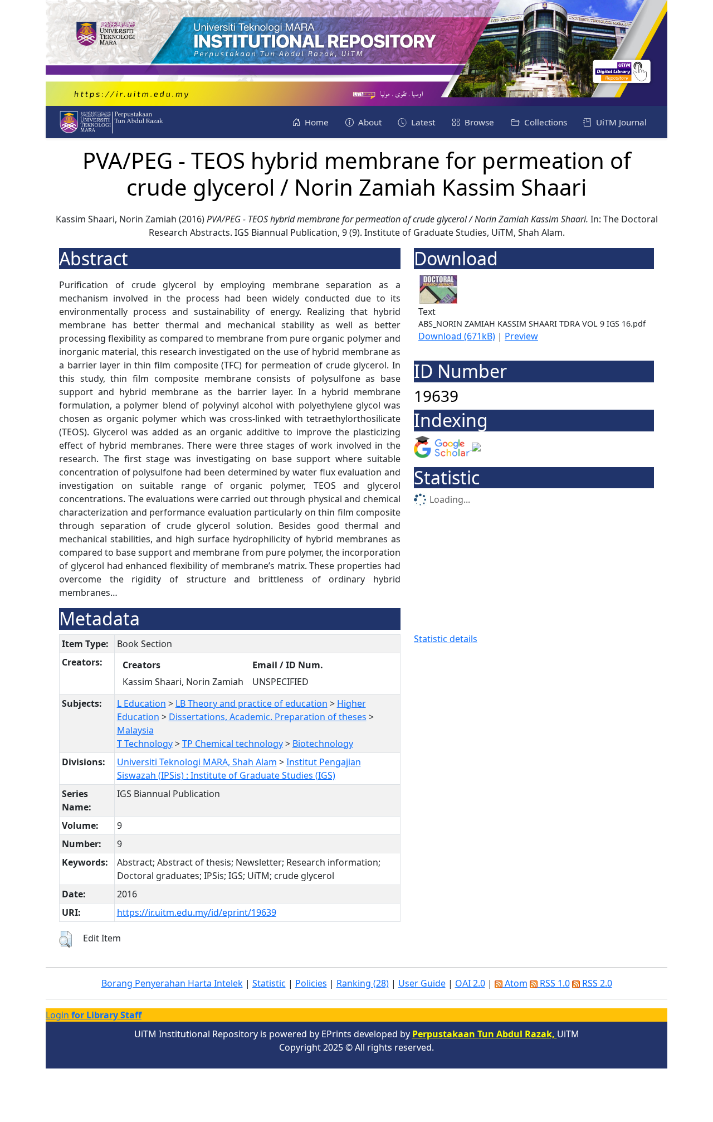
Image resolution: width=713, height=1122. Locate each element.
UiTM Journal (620, 122)
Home (315, 122)
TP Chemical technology (232, 743)
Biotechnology (322, 743)
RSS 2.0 (596, 983)
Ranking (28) (362, 983)
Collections (544, 122)
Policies (311, 983)
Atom (515, 983)
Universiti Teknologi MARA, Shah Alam (197, 762)
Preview (521, 336)
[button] (65, 939)
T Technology (145, 743)
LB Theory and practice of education (251, 703)
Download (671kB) (456, 336)
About (369, 122)
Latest (422, 122)
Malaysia (135, 730)
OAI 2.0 (470, 983)
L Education (141, 703)
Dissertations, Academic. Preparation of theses (268, 717)
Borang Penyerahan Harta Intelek (172, 983)
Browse (478, 122)
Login (93, 1015)
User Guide (422, 983)
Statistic (269, 983)
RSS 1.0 (554, 983)
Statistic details (445, 639)
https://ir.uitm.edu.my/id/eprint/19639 (196, 912)
